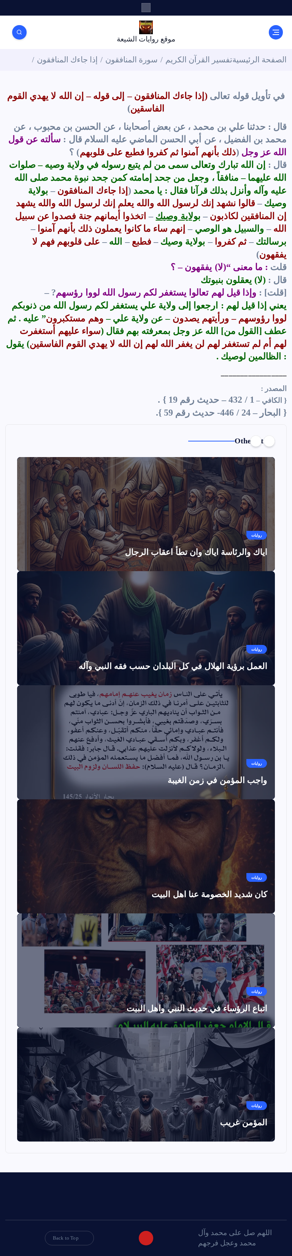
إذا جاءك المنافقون (67, 59)
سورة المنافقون (131, 59)
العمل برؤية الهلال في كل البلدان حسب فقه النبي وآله (173, 666)
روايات (256, 535)
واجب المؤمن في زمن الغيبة (218, 780)
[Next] (256, 441)
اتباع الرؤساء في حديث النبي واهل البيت (197, 1008)
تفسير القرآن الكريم (198, 59)
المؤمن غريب (243, 1122)
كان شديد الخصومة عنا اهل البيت (209, 894)
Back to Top (66, 1238)
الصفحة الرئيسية (259, 59)
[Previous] (269, 441)
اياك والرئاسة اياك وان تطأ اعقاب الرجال (196, 552)
